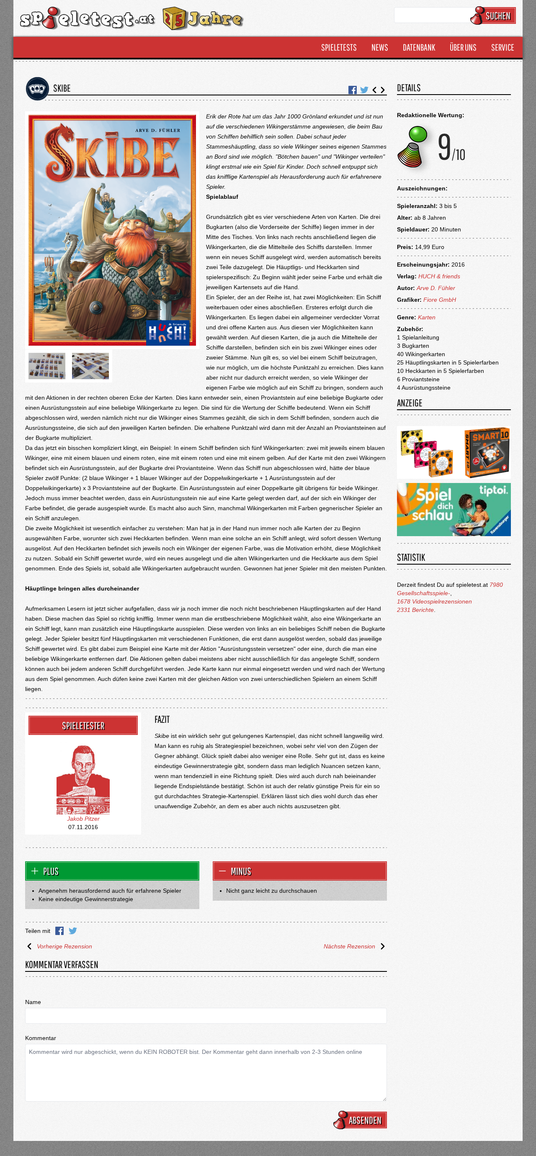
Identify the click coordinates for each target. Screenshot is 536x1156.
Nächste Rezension (349, 946)
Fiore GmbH (439, 299)
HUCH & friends (439, 276)
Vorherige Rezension (64, 946)
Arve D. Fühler (436, 288)
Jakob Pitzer (83, 818)
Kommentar (40, 1038)
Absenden (365, 1120)
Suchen (498, 15)
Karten (427, 317)
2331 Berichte (415, 609)
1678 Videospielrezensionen (434, 601)
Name (33, 1002)
